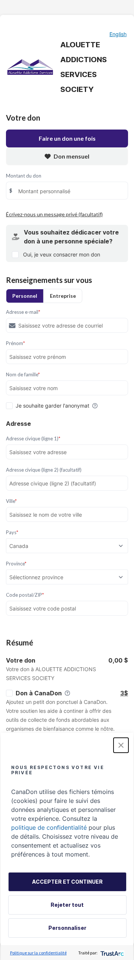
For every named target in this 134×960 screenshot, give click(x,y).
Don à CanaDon (39, 693)
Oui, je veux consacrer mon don (61, 254)
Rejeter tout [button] (67, 905)
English (118, 34)
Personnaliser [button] (67, 928)
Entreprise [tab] (63, 296)
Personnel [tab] (24, 296)
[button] (121, 745)
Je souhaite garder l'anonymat (52, 405)
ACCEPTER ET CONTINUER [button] (67, 881)
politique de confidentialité (49, 827)
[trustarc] (111, 953)
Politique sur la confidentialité (38, 953)
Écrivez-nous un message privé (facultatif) (54, 214)
